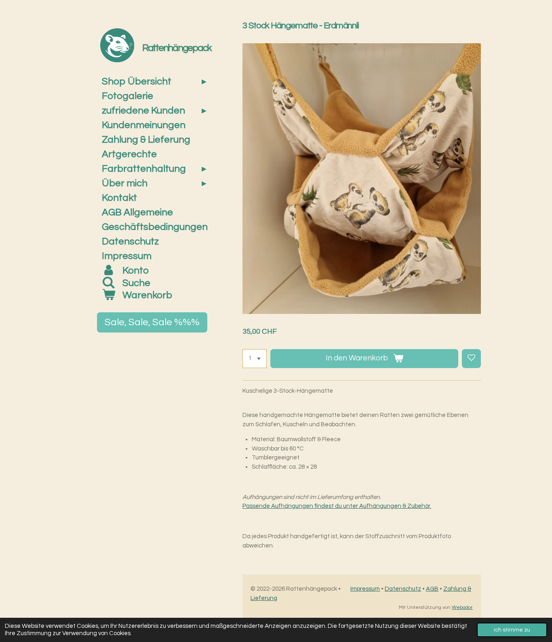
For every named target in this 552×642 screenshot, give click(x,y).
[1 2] (254, 358)
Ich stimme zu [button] (512, 630)
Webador (462, 607)
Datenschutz (403, 589)
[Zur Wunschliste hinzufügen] (471, 358)
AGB (432, 589)
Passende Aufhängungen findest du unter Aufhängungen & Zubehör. (336, 506)
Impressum (365, 589)
